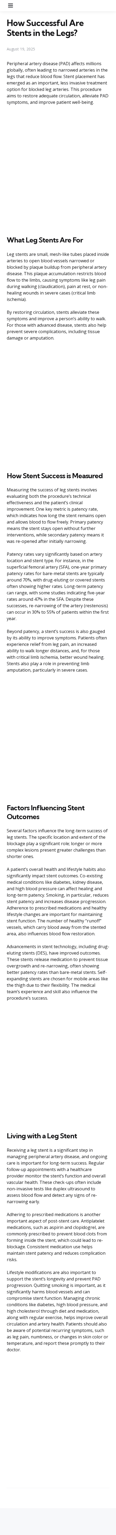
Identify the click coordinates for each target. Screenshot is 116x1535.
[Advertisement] (58, 169)
